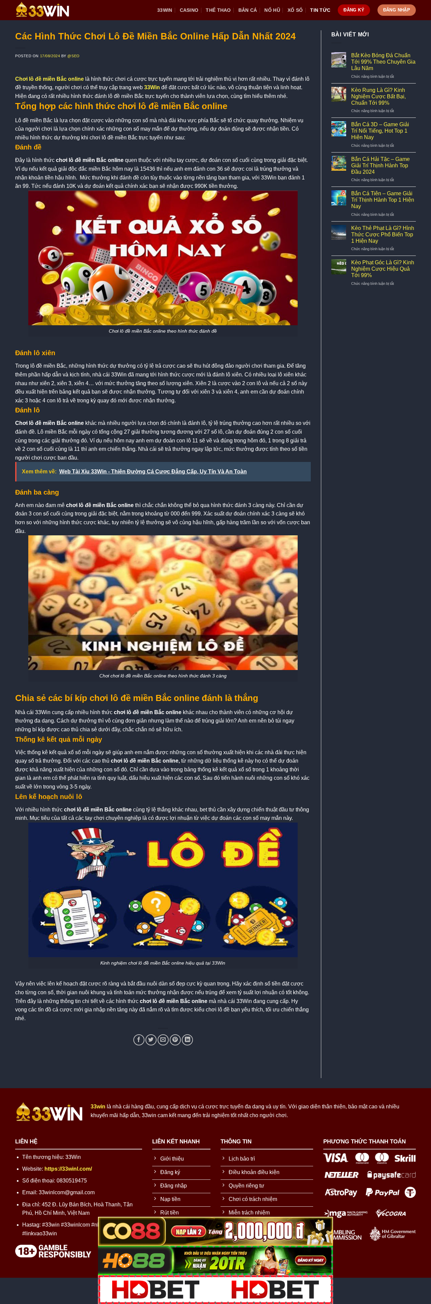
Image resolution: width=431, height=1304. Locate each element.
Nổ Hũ (272, 10)
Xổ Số (295, 10)
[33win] (48, 10)
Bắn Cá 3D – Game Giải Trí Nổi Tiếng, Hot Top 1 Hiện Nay (380, 131)
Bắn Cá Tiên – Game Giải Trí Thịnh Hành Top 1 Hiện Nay (382, 200)
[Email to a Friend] (163, 1039)
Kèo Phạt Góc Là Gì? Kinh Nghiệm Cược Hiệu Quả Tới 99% (382, 269)
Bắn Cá (247, 10)
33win (164, 10)
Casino (189, 10)
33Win (152, 87)
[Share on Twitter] (151, 1039)
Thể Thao (218, 10)
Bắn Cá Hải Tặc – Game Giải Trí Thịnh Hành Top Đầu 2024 (380, 165)
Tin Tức (320, 10)
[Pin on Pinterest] (175, 1039)
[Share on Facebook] (138, 1039)
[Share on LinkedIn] (187, 1039)
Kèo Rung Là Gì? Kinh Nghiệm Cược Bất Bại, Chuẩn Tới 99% (378, 96)
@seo (73, 56)
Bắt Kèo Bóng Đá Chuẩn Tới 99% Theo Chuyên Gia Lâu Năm (383, 62)
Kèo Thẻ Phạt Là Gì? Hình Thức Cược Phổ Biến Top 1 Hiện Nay (382, 234)
